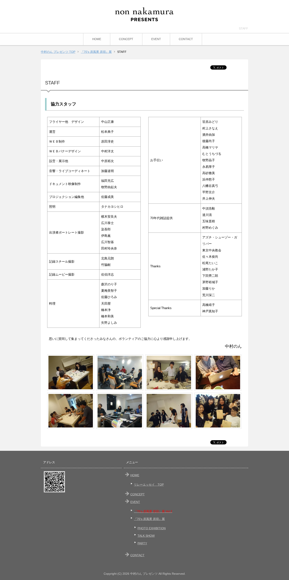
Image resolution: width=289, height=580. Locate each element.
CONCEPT (126, 39)
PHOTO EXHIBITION (152, 528)
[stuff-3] (168, 372)
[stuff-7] (217, 372)
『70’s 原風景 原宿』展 (149, 519)
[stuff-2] (70, 411)
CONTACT (186, 39)
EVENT (156, 39)
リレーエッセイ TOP (149, 484)
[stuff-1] (70, 372)
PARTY (142, 543)
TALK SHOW (146, 535)
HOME (96, 39)
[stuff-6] (119, 411)
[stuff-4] (168, 411)
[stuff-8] (217, 411)
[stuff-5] (119, 372)
